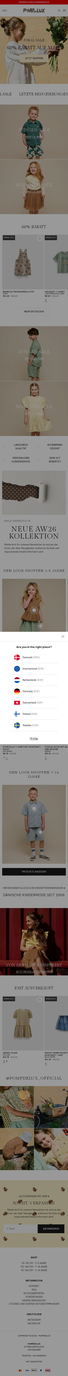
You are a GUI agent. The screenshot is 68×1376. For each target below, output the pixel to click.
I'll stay (34, 738)
